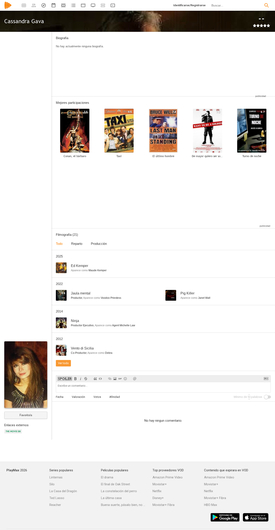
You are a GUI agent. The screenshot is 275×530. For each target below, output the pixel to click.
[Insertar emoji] (125, 378)
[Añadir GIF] (120, 378)
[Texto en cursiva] (80, 378)
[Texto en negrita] (75, 378)
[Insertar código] (100, 378)
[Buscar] (266, 5)
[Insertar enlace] (109, 378)
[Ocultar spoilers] (65, 378)
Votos (97, 396)
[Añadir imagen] (115, 378)
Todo (59, 243)
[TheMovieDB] (13, 433)
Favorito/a (26, 415)
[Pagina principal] (8, 8)
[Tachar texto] (85, 378)
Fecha (59, 396)
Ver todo (63, 363)
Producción (99, 243)
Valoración (78, 396)
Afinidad (114, 396)
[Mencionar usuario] (134, 378)
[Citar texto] (95, 378)
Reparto (76, 243)
